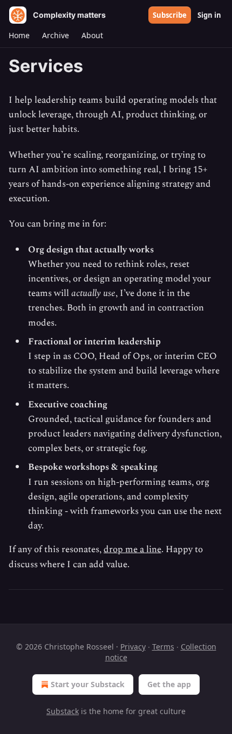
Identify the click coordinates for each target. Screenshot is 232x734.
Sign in (209, 15)
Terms (163, 646)
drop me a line (132, 549)
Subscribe (170, 15)
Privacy (133, 646)
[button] (19, 35)
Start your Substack (88, 684)
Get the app (169, 684)
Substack (62, 711)
